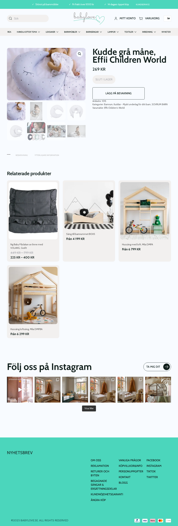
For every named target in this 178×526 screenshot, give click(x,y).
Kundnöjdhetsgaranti (107, 494)
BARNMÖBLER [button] (70, 32)
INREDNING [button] (147, 32)
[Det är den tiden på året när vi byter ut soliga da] (75, 390)
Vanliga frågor (130, 460)
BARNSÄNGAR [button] (92, 32)
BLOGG (123, 482)
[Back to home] (89, 18)
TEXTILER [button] (128, 32)
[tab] (8, 154)
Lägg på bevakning (119, 93)
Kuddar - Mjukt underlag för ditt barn (132, 104)
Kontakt (125, 477)
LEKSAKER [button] (50, 32)
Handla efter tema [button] (27, 32)
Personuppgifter (131, 471)
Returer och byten (100, 473)
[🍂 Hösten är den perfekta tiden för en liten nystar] (130, 390)
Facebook (153, 460)
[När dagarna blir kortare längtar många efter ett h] (103, 390)
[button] (79, 54)
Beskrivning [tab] (22, 155)
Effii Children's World (114, 107)
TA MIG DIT (153, 366)
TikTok (151, 471)
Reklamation (100, 465)
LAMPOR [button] (111, 32)
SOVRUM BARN (160, 104)
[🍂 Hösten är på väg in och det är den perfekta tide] (158, 390)
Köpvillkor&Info (130, 465)
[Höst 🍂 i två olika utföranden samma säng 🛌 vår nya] (47, 390)
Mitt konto (128, 18)
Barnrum (108, 104)
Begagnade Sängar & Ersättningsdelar (104, 484)
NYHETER (166, 32)
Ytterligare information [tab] (47, 155)
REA (9, 32)
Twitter (152, 477)
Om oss (96, 460)
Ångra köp (98, 500)
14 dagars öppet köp (118, 4)
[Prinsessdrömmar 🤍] (20, 390)
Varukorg (152, 18)
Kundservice (143, 4)
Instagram (154, 465)
